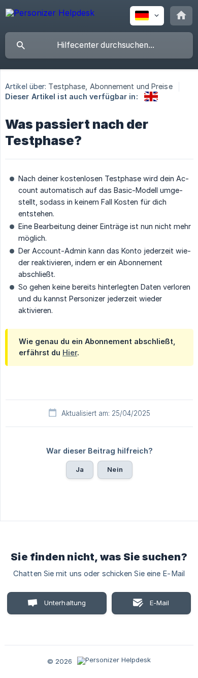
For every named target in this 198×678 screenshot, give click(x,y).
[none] (50, 14)
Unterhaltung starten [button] (65, 606)
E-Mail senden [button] (154, 606)
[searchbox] (99, 45)
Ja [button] (80, 469)
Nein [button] (115, 469)
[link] (151, 96)
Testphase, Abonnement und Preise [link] (110, 86)
